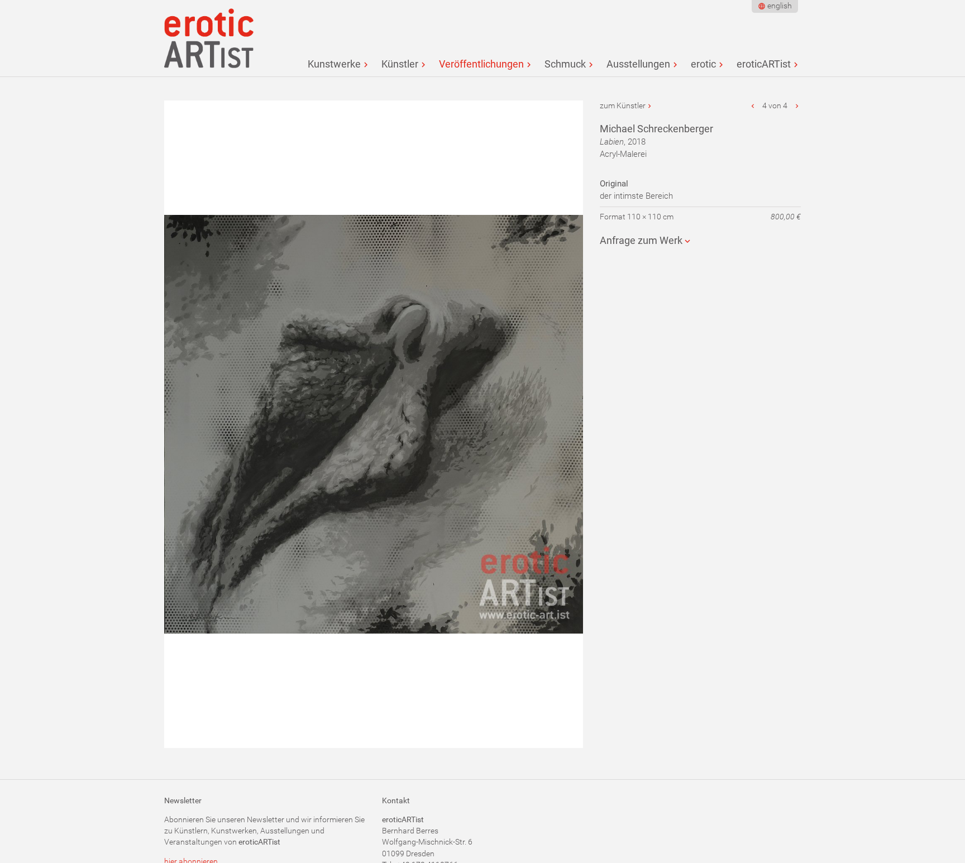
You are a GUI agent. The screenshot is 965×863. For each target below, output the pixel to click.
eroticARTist (764, 64)
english (779, 5)
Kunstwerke (334, 64)
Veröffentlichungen (481, 64)
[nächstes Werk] (797, 105)
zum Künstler (623, 105)
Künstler (399, 64)
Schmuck (565, 64)
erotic (703, 64)
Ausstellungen (638, 64)
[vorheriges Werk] (753, 105)
